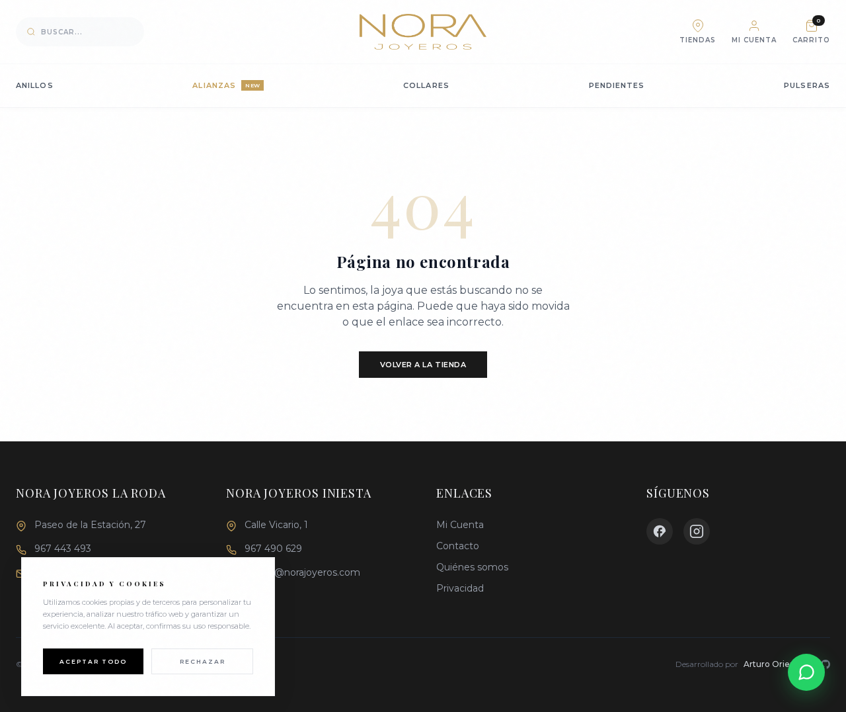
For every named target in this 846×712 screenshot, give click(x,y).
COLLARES (426, 85)
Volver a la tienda (423, 364)
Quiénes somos (472, 567)
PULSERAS (807, 85)
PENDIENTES (617, 85)
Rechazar (202, 661)
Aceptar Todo (93, 661)
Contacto (457, 546)
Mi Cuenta (460, 525)
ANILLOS (35, 85)
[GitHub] (825, 664)
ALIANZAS (226, 85)
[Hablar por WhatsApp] (806, 672)
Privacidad (460, 588)
